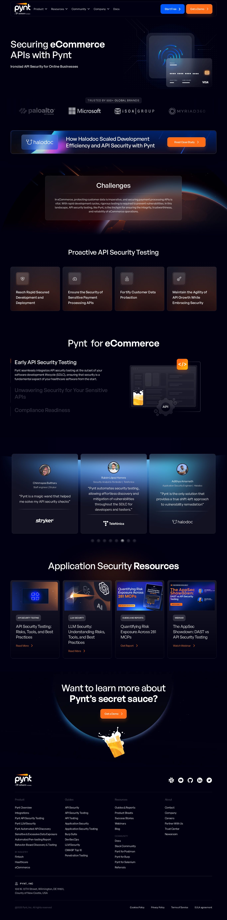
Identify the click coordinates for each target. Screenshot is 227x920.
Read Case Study (184, 142)
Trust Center (172, 833)
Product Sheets (124, 817)
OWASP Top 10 (73, 854)
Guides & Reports (125, 811)
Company (170, 817)
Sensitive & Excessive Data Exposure (36, 838)
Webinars (120, 827)
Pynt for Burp (122, 860)
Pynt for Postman (125, 855)
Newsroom (171, 838)
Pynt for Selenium (125, 866)
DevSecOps (72, 843)
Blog (117, 833)
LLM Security (72, 849)
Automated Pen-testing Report (33, 843)
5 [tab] (116, 545)
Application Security (77, 827)
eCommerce (22, 871)
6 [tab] (122, 545)
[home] (22, 9)
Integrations (22, 817)
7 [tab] (128, 545)
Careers (169, 822)
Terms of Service (179, 911)
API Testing (71, 822)
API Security (72, 811)
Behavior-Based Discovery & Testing (36, 849)
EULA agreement (203, 911)
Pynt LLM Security (25, 827)
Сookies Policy (137, 911)
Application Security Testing (81, 833)
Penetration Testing (76, 859)
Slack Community (125, 850)
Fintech (19, 860)
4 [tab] (110, 545)
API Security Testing (76, 817)
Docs (118, 845)
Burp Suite (71, 838)
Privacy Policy (158, 911)
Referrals (120, 871)
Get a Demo (197, 9)
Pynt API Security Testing (29, 822)
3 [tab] (104, 545)
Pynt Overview (23, 811)
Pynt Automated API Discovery (33, 833)
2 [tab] (98, 545)
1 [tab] (92, 545)
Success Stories (124, 822)
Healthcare (21, 866)
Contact (169, 811)
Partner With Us (174, 827)
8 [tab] (134, 545)
